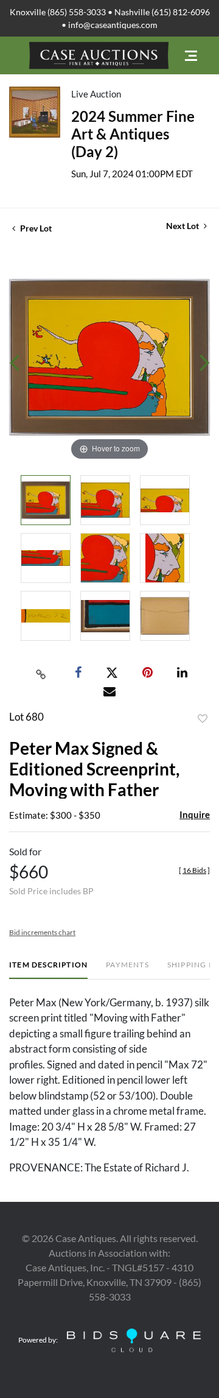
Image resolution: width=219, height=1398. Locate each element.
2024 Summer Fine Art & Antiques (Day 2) (133, 133)
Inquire (194, 814)
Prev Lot (35, 228)
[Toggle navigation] (191, 56)
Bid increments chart (42, 932)
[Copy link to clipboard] (41, 673)
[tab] (48, 969)
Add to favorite (202, 718)
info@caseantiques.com (113, 24)
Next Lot (183, 226)
